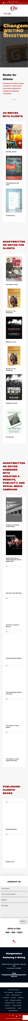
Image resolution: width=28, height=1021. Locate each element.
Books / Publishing (8, 992)
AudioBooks (20, 997)
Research (19, 1002)
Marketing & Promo (16, 995)
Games (19, 1008)
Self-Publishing (18, 992)
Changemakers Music (10, 1008)
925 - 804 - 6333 (14, 932)
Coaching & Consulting (15, 1000)
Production (7, 1005)
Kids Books (13, 997)
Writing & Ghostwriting (13, 989)
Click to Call (14, 929)
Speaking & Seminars (10, 1002)
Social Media (6, 997)
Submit (23, 921)
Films (6, 1000)
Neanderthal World (13, 1010)
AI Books (8, 995)
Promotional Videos (16, 1005)
